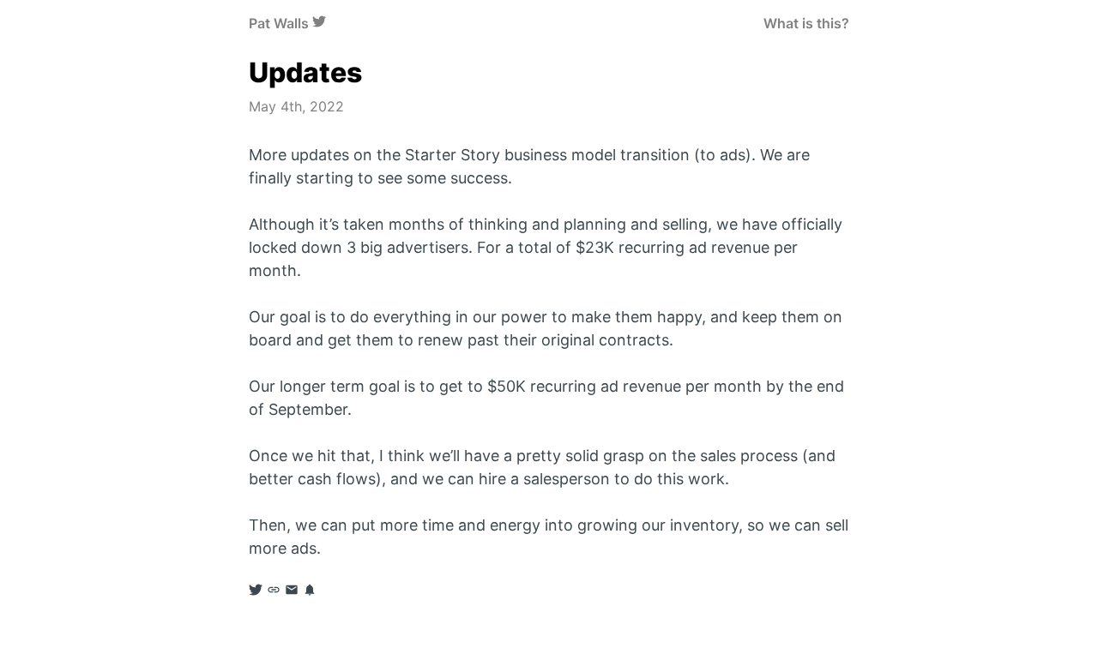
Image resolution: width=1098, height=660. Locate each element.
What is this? (806, 23)
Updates (305, 72)
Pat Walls (279, 23)
